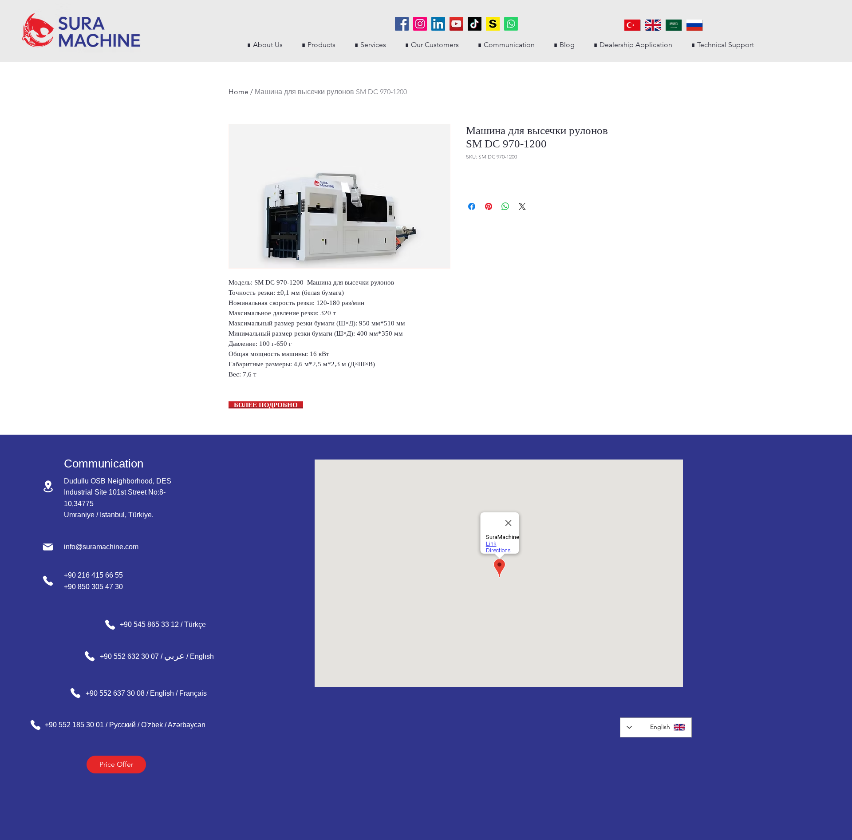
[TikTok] (474, 24)
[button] (318, 45)
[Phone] (48, 580)
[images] (493, 24)
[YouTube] (456, 24)
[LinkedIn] (438, 24)
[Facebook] (402, 24)
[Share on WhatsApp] (505, 206)
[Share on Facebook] (471, 206)
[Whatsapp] (511, 24)
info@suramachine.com (101, 547)
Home (238, 91)
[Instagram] (420, 24)
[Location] (48, 486)
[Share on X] (522, 206)
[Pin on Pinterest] (488, 206)
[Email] (48, 547)
